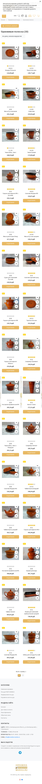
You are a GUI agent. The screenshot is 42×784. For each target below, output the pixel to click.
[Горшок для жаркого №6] (10, 303)
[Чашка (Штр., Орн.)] (10, 135)
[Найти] (19, 15)
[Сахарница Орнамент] (31, 344)
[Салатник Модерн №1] (10, 638)
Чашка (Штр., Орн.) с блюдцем (10, 447)
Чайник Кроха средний (10, 530)
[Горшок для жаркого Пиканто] (10, 344)
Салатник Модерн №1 (10, 655)
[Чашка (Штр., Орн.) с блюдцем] (10, 428)
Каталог (3, 707)
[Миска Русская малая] (10, 94)
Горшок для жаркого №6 (10, 320)
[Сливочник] (31, 94)
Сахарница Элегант (31, 446)
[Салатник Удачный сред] (31, 260)
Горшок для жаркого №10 (31, 530)
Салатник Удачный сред (31, 278)
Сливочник (31, 111)
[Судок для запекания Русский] (10, 260)
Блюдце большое (10, 70)
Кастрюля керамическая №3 (10, 405)
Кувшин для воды (31, 571)
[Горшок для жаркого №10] (31, 512)
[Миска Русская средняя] (31, 219)
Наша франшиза (6, 712)
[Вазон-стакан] (31, 387)
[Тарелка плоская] (31, 303)
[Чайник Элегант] (10, 595)
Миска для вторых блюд (10, 236)
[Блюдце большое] (10, 53)
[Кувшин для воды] (31, 553)
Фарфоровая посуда (7, 695)
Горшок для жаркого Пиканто (10, 362)
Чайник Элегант (10, 612)
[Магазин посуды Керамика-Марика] (21, 768)
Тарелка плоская (31, 320)
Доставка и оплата (6, 710)
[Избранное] (34, 15)
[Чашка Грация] (31, 135)
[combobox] (13, 36)
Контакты (4, 718)
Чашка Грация (31, 152)
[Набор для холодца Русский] (31, 638)
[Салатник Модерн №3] (31, 176)
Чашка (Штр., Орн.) (10, 152)
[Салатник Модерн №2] (10, 471)
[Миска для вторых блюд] (10, 219)
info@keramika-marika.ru (12, 737)
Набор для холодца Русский (31, 655)
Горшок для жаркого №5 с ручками (10, 194)
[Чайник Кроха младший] (31, 471)
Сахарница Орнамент (31, 362)
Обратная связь (6, 715)
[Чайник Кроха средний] (10, 512)
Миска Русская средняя (31, 236)
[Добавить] (16, 56)
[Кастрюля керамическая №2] (10, 553)
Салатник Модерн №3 (31, 193)
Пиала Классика (31, 70)
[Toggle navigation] (4, 16)
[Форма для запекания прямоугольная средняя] (31, 595)
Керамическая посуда (7, 697)
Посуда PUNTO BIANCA (7, 692)
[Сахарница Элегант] (31, 428)
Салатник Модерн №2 (10, 489)
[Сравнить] (30, 15)
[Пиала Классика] (31, 53)
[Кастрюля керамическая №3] (10, 387)
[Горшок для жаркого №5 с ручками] (10, 176)
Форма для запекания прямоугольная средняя (31, 613)
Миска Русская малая (10, 111)
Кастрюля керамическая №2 (10, 571)
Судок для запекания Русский (10, 279)
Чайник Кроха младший (31, 489)
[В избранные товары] (16, 52)
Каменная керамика (7, 689)
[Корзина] (38, 15)
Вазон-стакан (31, 405)
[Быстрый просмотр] (16, 47)
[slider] (10, 66)
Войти (26, 15)
